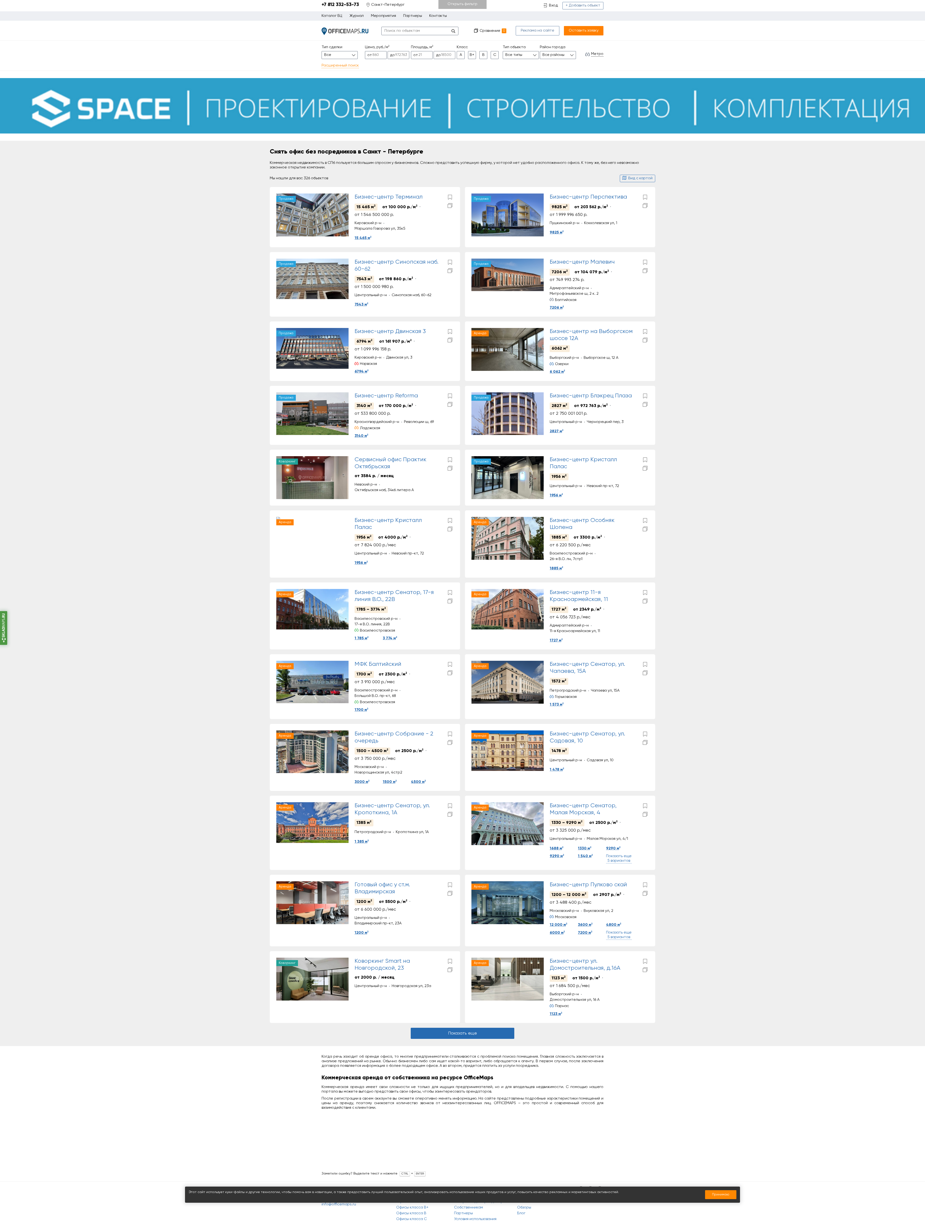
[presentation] (281, 215)
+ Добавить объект (583, 5)
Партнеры (412, 16)
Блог (521, 1213)
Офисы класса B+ (412, 1207)
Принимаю (720, 1194)
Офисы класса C (411, 1219)
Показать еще (462, 1033)
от (369, 55)
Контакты (438, 16)
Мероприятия (383, 16)
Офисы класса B (411, 1213)
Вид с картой (640, 178)
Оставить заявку (584, 31)
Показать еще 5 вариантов (619, 858)
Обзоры (524, 1207)
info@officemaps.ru (339, 1204)
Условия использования (475, 1219)
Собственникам (468, 1207)
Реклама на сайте (537, 31)
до (392, 55)
